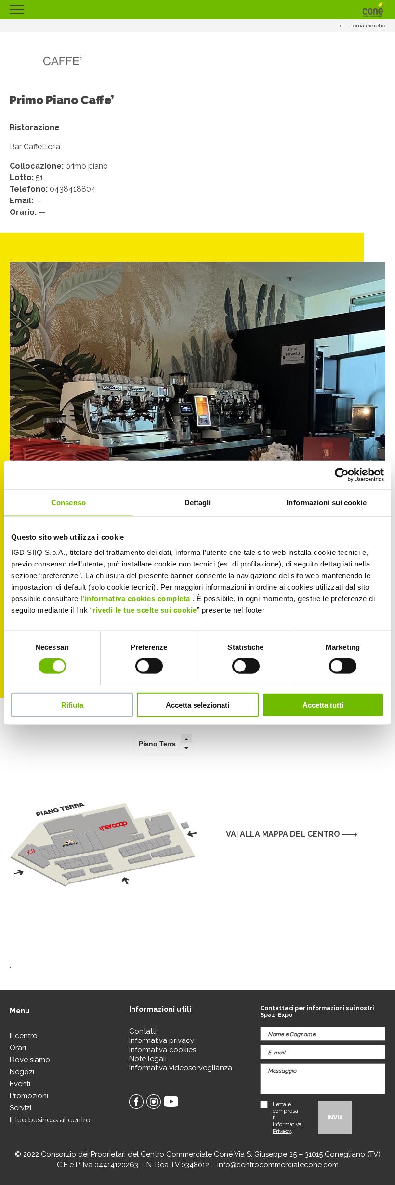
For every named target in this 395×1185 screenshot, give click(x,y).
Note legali (148, 1058)
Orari (18, 1047)
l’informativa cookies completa (135, 598)
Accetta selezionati (197, 704)
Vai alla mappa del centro (284, 834)
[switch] (149, 666)
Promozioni (29, 1096)
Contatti (143, 1031)
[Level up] (186, 739)
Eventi (20, 1084)
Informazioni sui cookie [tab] (326, 503)
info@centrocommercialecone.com (278, 1164)
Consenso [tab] (68, 503)
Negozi (22, 1071)
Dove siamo (30, 1059)
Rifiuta (72, 704)
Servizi (20, 1108)
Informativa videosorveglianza (180, 1068)
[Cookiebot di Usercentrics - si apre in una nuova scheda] (342, 475)
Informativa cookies (162, 1049)
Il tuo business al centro (50, 1120)
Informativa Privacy (287, 1127)
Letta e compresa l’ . (287, 1117)
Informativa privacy (161, 1040)
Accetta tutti (323, 704)
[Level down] (186, 748)
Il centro (24, 1035)
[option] (197, 449)
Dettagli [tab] (197, 503)
